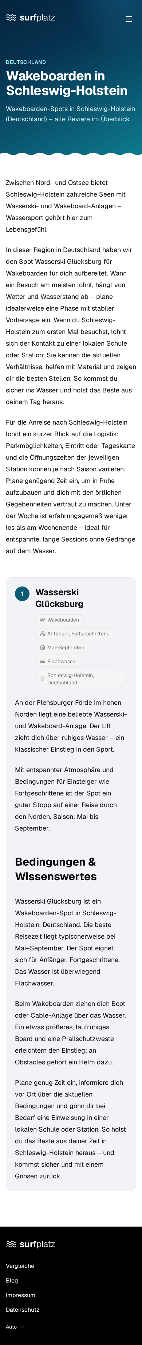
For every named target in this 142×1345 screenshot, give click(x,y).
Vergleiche (20, 1266)
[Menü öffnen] (129, 19)
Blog (12, 1280)
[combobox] (18, 1326)
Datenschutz (23, 1310)
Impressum (20, 1295)
